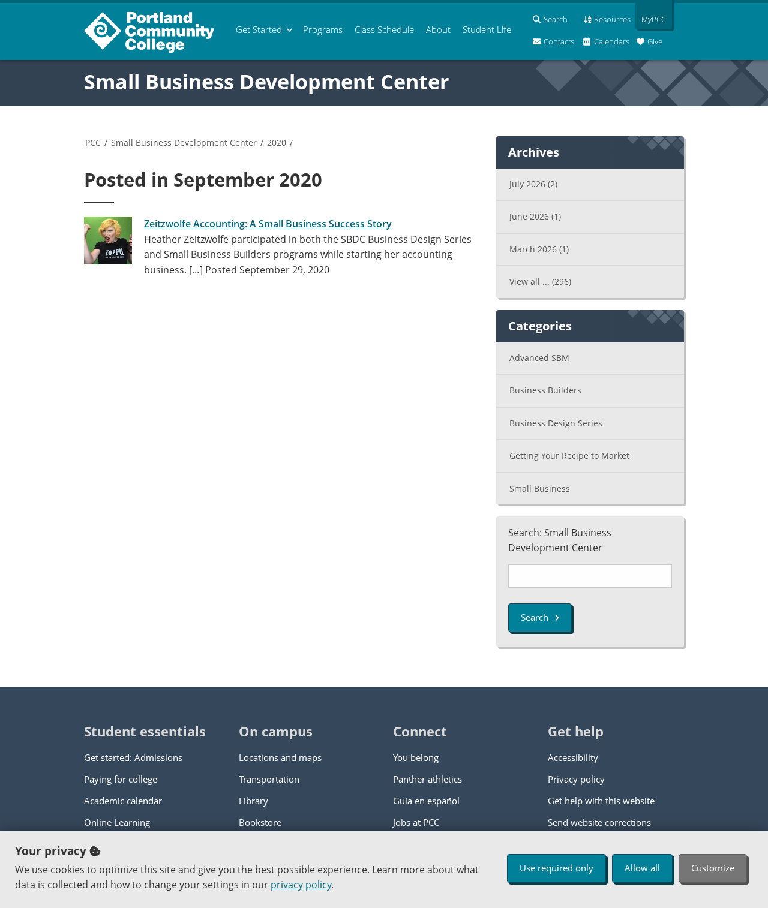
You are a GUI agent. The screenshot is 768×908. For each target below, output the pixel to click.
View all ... (540, 281)
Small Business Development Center (266, 81)
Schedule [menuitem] (384, 29)
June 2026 (535, 216)
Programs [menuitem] (323, 29)
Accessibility (573, 757)
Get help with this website (601, 801)
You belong (416, 757)
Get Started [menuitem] (259, 29)
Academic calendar (123, 801)
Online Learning (117, 822)
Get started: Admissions (133, 757)
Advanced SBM (539, 357)
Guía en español (426, 801)
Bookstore (260, 822)
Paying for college (120, 779)
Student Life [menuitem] (487, 29)
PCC (93, 142)
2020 (276, 142)
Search (534, 617)
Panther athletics (427, 779)
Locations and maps (280, 757)
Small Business (539, 488)
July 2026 (533, 184)
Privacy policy (576, 779)
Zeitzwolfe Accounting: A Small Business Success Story (268, 223)
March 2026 (539, 249)
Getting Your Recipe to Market (569, 455)
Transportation (269, 779)
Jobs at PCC (416, 822)
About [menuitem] (438, 29)
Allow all (642, 868)
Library (253, 801)
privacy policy (301, 884)
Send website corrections (599, 822)
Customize (712, 868)
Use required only (556, 868)
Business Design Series (555, 423)
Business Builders (545, 390)
